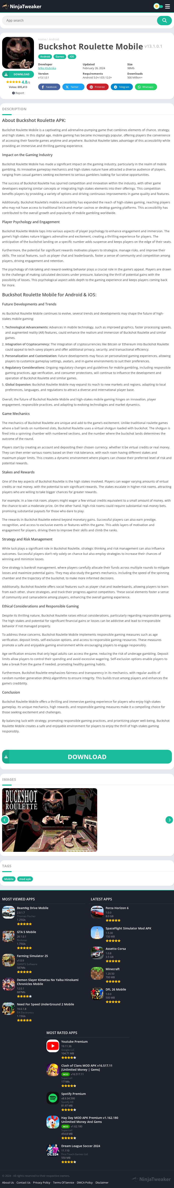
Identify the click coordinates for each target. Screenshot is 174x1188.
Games (60, 56)
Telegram (124, 86)
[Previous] (5, 820)
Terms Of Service (63, 1182)
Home (42, 39)
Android (54, 39)
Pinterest (100, 86)
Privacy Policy (41, 1182)
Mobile (8, 879)
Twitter (75, 86)
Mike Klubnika (47, 68)
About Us (8, 1182)
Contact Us (23, 1182)
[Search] (164, 20)
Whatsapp (147, 86)
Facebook (51, 86)
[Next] (169, 820)
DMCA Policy (85, 1182)
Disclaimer (101, 1182)
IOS (72, 56)
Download (21, 74)
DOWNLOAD (87, 756)
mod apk (25, 879)
